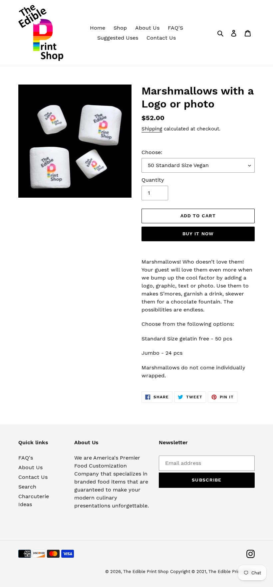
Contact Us (33, 477)
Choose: (151, 152)
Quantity (152, 180)
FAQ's (25, 458)
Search (27, 487)
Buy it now (198, 233)
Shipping (151, 129)
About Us (30, 467)
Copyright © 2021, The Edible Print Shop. (212, 571)
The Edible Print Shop (145, 571)
